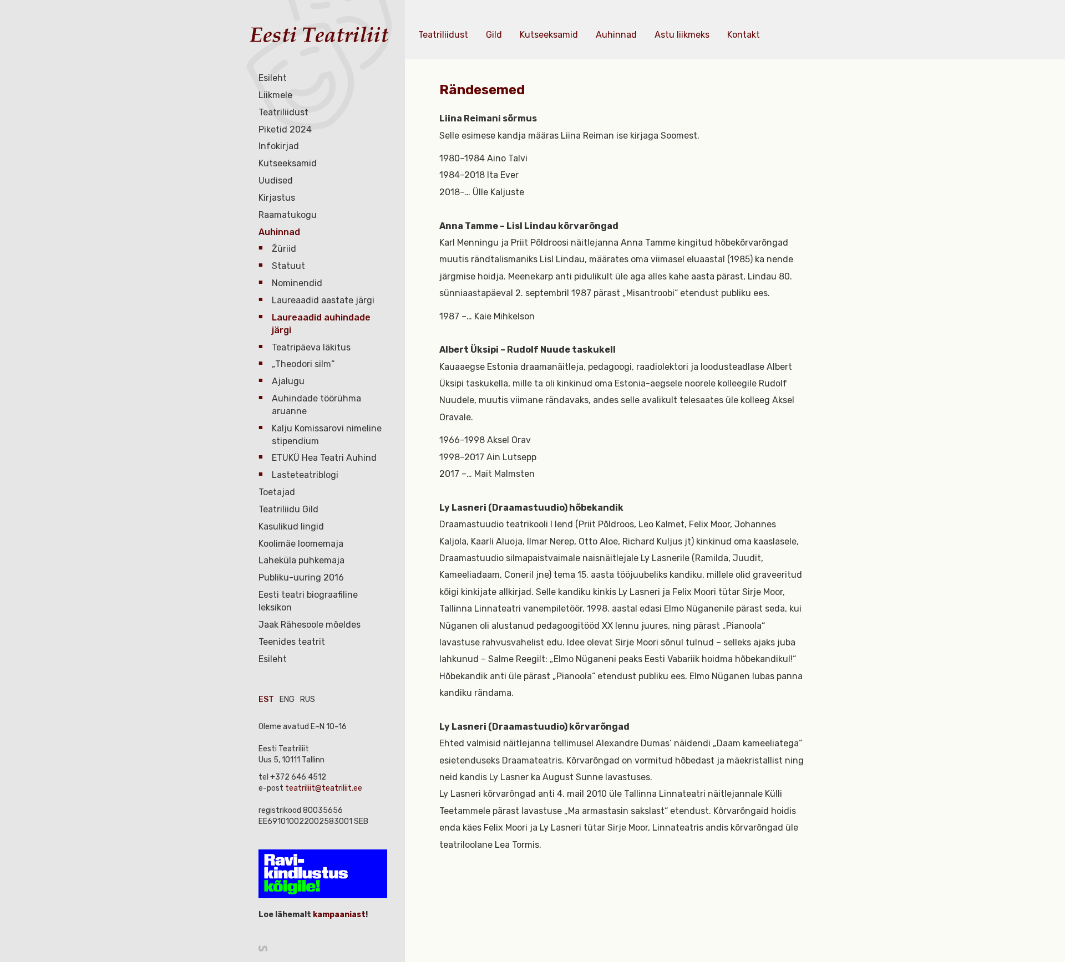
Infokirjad (278, 146)
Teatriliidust (283, 112)
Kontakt (743, 34)
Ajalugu (288, 381)
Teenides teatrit (291, 642)
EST (266, 699)
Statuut (288, 266)
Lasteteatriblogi (305, 475)
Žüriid (284, 248)
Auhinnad (279, 232)
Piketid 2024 (285, 129)
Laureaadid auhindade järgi (321, 323)
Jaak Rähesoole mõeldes (309, 624)
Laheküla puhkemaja (301, 560)
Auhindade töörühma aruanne (316, 404)
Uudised (275, 180)
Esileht (272, 78)
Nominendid (297, 283)
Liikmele (275, 95)
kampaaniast (338, 914)
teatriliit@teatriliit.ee (323, 788)
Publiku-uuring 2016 (301, 577)
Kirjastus (276, 197)
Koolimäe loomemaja (300, 543)
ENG (287, 699)
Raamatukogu (287, 215)
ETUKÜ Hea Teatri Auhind (324, 457)
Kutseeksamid (287, 163)
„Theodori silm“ (303, 364)
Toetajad (276, 492)
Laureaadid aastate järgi (323, 300)
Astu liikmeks (682, 34)
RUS (307, 699)
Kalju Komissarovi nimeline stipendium (327, 434)
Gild (494, 34)
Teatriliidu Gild (288, 509)
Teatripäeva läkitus (311, 347)
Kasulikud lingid (291, 526)
